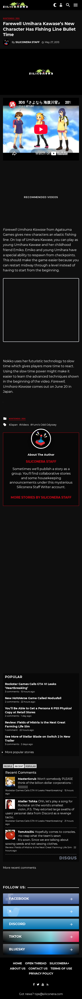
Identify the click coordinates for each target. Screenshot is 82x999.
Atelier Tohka (27, 801)
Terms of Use (61, 968)
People (8, 766)
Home (17, 963)
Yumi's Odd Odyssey (44, 424)
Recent (19, 766)
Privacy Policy (41, 973)
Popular (30, 766)
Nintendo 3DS (11, 18)
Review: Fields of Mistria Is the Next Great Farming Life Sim (38, 847)
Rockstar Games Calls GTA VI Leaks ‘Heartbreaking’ (34, 790)
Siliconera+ (59, 963)
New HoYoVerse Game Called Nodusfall (33, 698)
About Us (17, 968)
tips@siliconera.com (49, 994)
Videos (25, 424)
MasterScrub (27, 779)
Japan (14, 424)
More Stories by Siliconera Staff (41, 497)
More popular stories (19, 752)
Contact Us (38, 968)
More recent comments (19, 867)
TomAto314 (26, 832)
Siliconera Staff (28, 42)
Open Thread (36, 963)
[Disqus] (41, 555)
